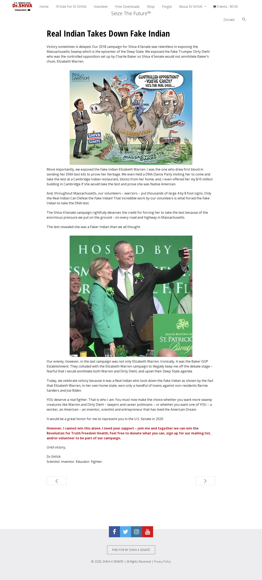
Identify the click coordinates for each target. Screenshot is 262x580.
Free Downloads (127, 6)
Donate (229, 19)
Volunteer (101, 6)
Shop (151, 6)
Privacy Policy (162, 561)
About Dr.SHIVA (191, 6)
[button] (244, 20)
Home (44, 6)
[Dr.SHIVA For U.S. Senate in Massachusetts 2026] (22, 6)
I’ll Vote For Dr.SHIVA (71, 6)
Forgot (167, 6)
